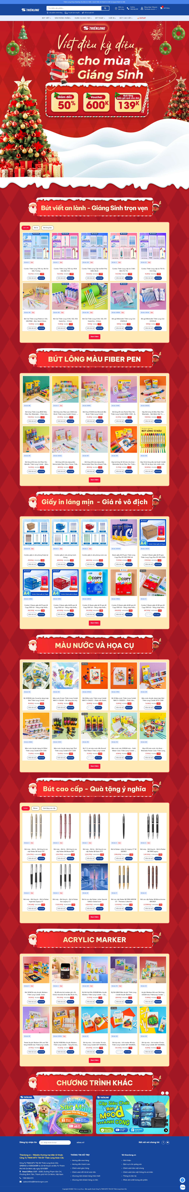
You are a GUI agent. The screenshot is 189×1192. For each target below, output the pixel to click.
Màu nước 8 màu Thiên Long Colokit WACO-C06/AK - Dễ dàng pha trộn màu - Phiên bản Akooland (65, 700)
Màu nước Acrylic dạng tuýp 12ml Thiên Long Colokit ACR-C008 (153, 699)
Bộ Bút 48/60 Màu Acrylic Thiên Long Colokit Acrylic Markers (123, 993)
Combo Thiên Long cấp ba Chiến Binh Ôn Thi (123, 270)
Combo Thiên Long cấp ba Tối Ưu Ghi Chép (152, 270)
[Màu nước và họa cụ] (94, 644)
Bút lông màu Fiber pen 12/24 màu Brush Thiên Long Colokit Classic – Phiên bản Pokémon (65, 413)
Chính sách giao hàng (80, 1168)
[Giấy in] (94, 501)
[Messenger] (182, 1180)
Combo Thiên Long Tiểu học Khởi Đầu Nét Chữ (65, 270)
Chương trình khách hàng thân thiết (86, 1176)
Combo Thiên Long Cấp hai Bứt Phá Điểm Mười (94, 270)
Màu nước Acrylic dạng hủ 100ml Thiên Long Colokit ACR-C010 (36, 749)
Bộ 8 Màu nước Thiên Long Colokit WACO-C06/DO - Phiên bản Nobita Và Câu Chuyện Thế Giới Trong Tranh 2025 (94, 700)
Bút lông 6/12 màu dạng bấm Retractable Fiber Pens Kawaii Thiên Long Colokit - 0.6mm (94, 463)
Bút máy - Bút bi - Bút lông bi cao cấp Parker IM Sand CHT (36, 850)
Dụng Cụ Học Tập (83, 18)
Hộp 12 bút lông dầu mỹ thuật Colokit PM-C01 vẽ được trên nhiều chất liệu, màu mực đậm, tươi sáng (152, 463)
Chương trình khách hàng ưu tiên (85, 1180)
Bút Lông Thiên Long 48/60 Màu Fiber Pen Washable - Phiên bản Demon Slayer (36, 413)
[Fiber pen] (94, 358)
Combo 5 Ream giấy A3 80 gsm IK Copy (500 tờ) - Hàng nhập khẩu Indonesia (153, 607)
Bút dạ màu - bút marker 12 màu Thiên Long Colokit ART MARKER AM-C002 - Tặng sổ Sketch (152, 1044)
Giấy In (112, 18)
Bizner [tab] (35, 808)
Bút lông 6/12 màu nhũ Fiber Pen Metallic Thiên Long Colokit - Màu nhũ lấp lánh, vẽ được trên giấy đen (36, 463)
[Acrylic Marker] (94, 938)
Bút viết (46, 18)
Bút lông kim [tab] (47, 228)
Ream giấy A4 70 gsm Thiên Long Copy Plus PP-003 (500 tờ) (123, 556)
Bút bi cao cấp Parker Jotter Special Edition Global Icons (94, 900)
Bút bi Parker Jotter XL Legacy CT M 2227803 (123, 850)
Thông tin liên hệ (129, 1176)
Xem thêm (95, 337)
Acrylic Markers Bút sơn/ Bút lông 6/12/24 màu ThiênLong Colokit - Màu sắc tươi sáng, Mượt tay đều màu (153, 994)
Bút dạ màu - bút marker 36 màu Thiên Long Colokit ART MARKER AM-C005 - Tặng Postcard (94, 1044)
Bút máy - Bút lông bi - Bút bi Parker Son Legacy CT (65, 900)
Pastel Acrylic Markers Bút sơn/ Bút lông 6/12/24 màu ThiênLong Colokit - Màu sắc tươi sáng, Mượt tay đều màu (36, 1044)
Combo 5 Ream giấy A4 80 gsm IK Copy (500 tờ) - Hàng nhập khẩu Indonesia (65, 607)
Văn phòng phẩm (62, 18)
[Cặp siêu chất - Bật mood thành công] (132, 1114)
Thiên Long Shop (79, 1189)
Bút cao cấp (125, 18)
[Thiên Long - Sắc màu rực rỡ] (56, 1114)
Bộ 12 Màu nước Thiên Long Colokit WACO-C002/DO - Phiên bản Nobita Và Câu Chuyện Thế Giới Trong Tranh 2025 (124, 700)
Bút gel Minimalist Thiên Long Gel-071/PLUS (153, 320)
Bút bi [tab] (36, 228)
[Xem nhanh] (36, 246)
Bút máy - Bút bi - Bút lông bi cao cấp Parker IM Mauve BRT (65, 850)
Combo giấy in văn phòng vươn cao (94, 555)
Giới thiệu (127, 1160)
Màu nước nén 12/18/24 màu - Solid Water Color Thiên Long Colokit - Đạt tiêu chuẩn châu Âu (124, 750)
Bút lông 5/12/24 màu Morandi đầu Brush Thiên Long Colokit (94, 413)
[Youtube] (167, 1142)
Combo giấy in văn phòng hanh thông (65, 556)
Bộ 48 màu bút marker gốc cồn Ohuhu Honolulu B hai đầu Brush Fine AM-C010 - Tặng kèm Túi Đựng (65, 994)
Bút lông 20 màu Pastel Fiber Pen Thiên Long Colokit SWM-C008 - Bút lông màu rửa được (123, 413)
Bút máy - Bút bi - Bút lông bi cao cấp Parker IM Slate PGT (94, 850)
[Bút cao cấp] (94, 787)
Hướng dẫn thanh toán (81, 1164)
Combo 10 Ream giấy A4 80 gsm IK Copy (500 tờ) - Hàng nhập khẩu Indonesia (124, 607)
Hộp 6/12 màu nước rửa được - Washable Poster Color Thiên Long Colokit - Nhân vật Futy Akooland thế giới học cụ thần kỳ (153, 750)
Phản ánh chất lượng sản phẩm (135, 1180)
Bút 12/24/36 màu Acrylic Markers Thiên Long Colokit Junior (36, 993)
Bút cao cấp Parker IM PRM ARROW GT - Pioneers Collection (123, 900)
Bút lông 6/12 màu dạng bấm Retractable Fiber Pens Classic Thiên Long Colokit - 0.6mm (65, 463)
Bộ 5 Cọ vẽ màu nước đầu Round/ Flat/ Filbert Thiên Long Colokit (94, 749)
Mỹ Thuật (99, 18)
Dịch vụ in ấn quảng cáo (132, 1164)
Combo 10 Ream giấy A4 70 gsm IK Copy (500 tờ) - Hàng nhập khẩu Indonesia (94, 607)
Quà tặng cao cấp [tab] (49, 808)
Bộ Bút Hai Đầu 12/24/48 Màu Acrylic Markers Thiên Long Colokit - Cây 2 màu (94, 994)
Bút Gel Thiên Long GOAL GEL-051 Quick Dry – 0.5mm (94, 320)
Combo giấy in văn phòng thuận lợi (36, 555)
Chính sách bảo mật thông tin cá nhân (138, 1172)
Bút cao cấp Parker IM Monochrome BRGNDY (152, 900)
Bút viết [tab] (26, 228)
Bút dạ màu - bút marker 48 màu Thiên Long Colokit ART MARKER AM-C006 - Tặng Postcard (123, 1044)
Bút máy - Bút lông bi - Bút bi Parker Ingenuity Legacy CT (36, 900)
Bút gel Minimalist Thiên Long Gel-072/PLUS (124, 320)
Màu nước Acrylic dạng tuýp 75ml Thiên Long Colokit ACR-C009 (65, 749)
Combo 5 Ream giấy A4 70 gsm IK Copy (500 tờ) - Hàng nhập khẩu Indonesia (36, 607)
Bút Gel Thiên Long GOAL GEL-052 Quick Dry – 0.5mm (65, 320)
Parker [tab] (25, 808)
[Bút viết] (94, 207)
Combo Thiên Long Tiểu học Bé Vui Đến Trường (36, 270)
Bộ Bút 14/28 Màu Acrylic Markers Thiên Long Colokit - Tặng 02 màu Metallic (65, 1044)
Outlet (142, 18)
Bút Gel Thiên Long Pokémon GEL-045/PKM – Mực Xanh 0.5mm (36, 320)
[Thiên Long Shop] (30, 10)
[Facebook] (163, 1142)
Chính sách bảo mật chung (133, 1168)
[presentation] (162, 1093)
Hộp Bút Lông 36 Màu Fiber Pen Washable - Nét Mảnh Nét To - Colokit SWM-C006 (153, 413)
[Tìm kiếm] (105, 8)
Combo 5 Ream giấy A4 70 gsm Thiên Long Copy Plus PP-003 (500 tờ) (153, 556)
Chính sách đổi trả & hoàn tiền (84, 1172)
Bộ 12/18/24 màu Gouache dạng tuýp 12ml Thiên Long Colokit (36, 699)
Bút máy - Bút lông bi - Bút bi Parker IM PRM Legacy (152, 850)
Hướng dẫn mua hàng (80, 1160)
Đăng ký (80, 1142)
